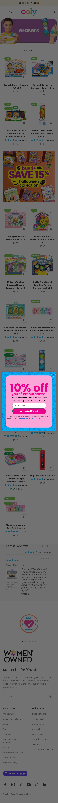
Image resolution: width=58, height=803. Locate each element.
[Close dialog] (53, 374)
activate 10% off (29, 411)
